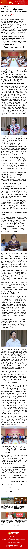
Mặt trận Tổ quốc (16, 489)
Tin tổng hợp (4, 6)
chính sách (17, 484)
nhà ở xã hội (24, 484)
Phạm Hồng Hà (8, 491)
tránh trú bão (8, 489)
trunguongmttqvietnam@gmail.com (15, 545)
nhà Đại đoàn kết (16, 487)
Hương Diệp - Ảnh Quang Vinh (10, 14)
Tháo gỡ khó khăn (9, 484)
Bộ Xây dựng (8, 487)
